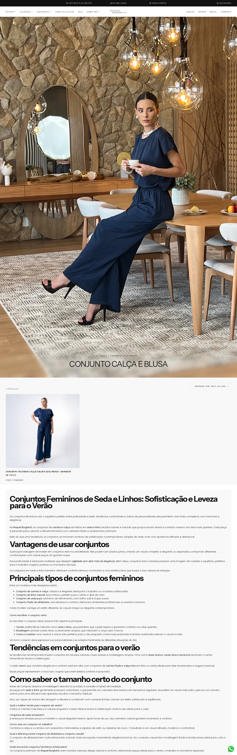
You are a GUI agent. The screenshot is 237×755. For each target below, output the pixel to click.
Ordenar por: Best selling (210, 386)
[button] (190, 12)
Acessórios (43, 12)
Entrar (202, 12)
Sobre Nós (92, 12)
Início (103, 356)
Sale (80, 12)
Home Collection (64, 12)
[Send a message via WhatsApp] (231, 749)
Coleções (25, 12)
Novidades (225, 3)
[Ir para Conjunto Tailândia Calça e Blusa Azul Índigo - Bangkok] (43, 431)
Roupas (10, 12)
